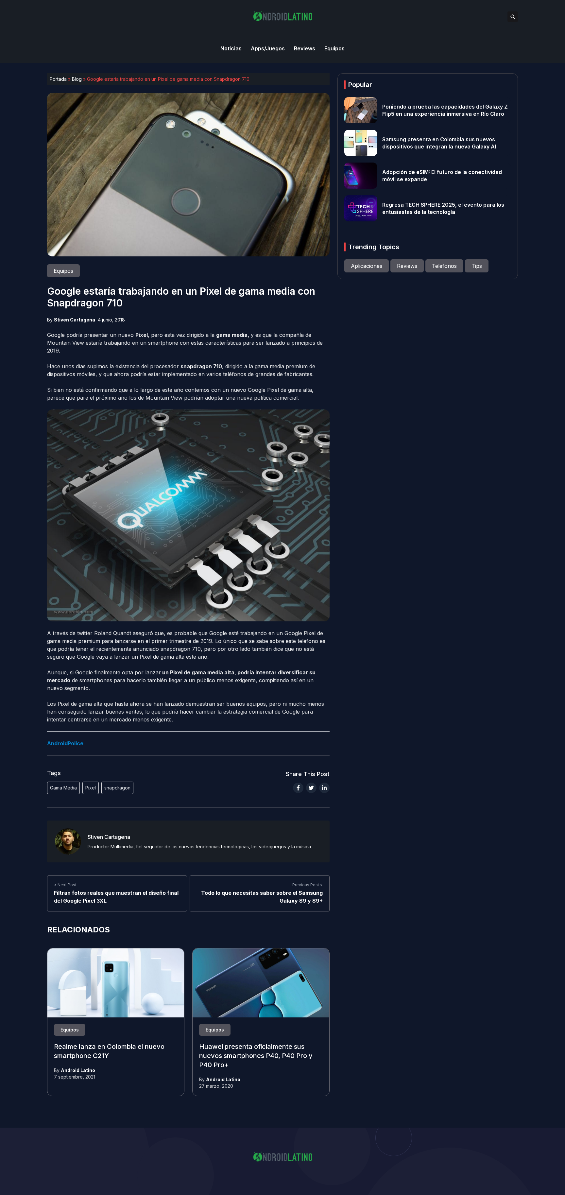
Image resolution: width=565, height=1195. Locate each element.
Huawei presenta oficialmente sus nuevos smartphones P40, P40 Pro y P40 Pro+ (256, 1056)
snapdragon (117, 787)
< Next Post (65, 884)
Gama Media (63, 787)
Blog (77, 79)
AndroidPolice (65, 743)
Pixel (90, 787)
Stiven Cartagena (74, 319)
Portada (58, 79)
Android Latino (78, 1070)
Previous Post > (307, 884)
